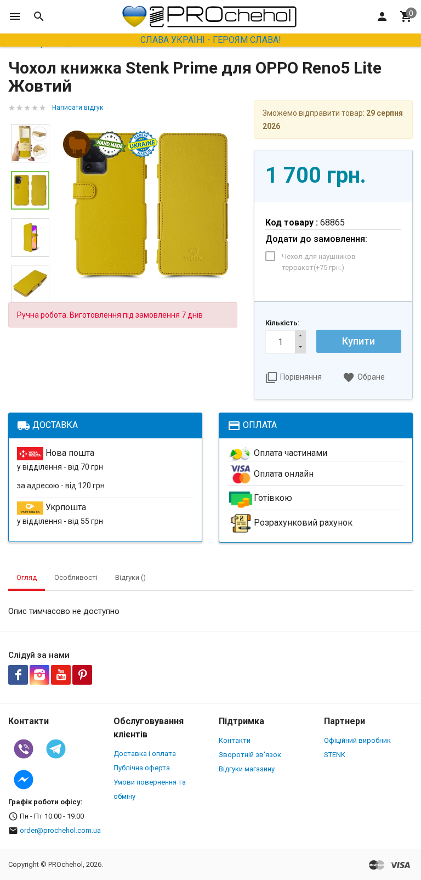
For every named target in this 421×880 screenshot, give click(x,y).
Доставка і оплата (144, 753)
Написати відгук (77, 107)
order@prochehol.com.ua (60, 830)
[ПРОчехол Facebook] (18, 675)
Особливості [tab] (76, 577)
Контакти (235, 740)
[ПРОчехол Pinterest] (82, 675)
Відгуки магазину (247, 769)
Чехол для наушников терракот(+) (319, 262)
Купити (358, 341)
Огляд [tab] (26, 577)
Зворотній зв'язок (250, 755)
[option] (151, 205)
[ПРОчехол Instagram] (39, 675)
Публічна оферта (141, 768)
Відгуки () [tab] (130, 577)
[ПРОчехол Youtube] (61, 675)
